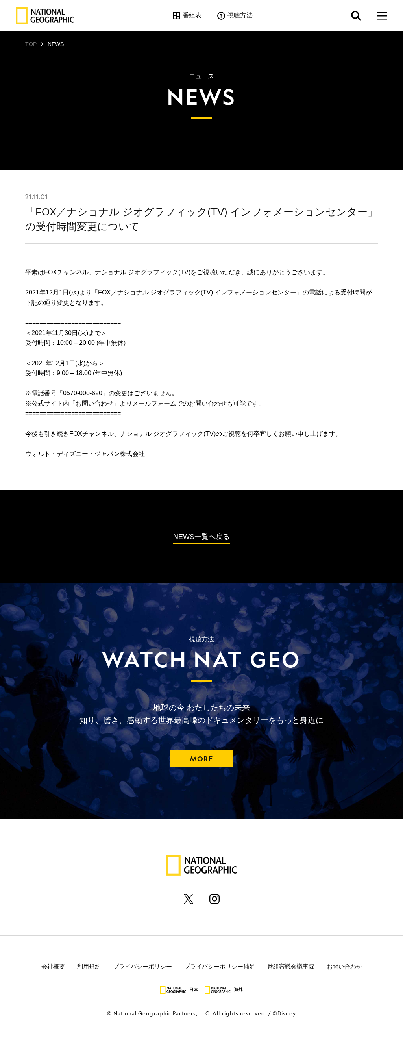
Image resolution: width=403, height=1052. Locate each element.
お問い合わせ (344, 966)
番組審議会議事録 (290, 966)
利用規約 (89, 966)
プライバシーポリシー (142, 966)
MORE (201, 758)
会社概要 (53, 966)
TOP (31, 44)
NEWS (56, 44)
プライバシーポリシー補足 (219, 966)
